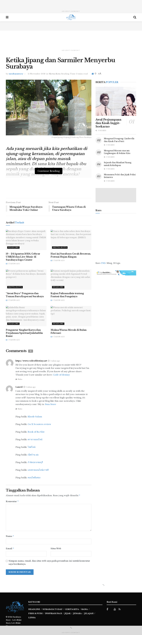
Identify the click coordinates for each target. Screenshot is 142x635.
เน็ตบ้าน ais (33, 454)
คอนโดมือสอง (34, 477)
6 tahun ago (58, 337)
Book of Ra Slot (36, 431)
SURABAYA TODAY (52, 609)
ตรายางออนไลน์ (35, 439)
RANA (84, 609)
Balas (20, 379)
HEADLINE (34, 609)
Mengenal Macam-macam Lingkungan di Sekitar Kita (117, 152)
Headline (13, 247)
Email (10, 548)
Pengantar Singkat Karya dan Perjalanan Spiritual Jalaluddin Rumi (24, 333)
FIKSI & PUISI (35, 613)
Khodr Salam (35, 416)
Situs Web (56, 548)
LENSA (32, 617)
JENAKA (77, 613)
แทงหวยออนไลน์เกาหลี (38, 470)
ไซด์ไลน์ (31, 447)
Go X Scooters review (39, 424)
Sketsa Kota (54, 74)
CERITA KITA (72, 609)
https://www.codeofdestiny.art (31, 361)
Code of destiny (61, 374)
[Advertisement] (71, 4)
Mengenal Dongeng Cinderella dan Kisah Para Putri (119, 140)
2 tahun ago (13, 264)
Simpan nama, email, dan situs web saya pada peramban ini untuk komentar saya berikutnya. (49, 562)
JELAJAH (88, 613)
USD (103, 263)
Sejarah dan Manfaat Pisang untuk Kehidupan (117, 164)
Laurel (19, 387)
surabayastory (16, 74)
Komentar (12, 501)
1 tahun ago (55, 361)
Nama (10, 536)
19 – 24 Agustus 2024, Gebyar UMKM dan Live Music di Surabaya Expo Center (23, 256)
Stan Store (50, 404)
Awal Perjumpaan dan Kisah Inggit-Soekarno (108, 123)
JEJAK (67, 613)
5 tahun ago (58, 300)
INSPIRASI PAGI (53, 613)
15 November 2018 (36, 74)
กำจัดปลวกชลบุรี (35, 462)
